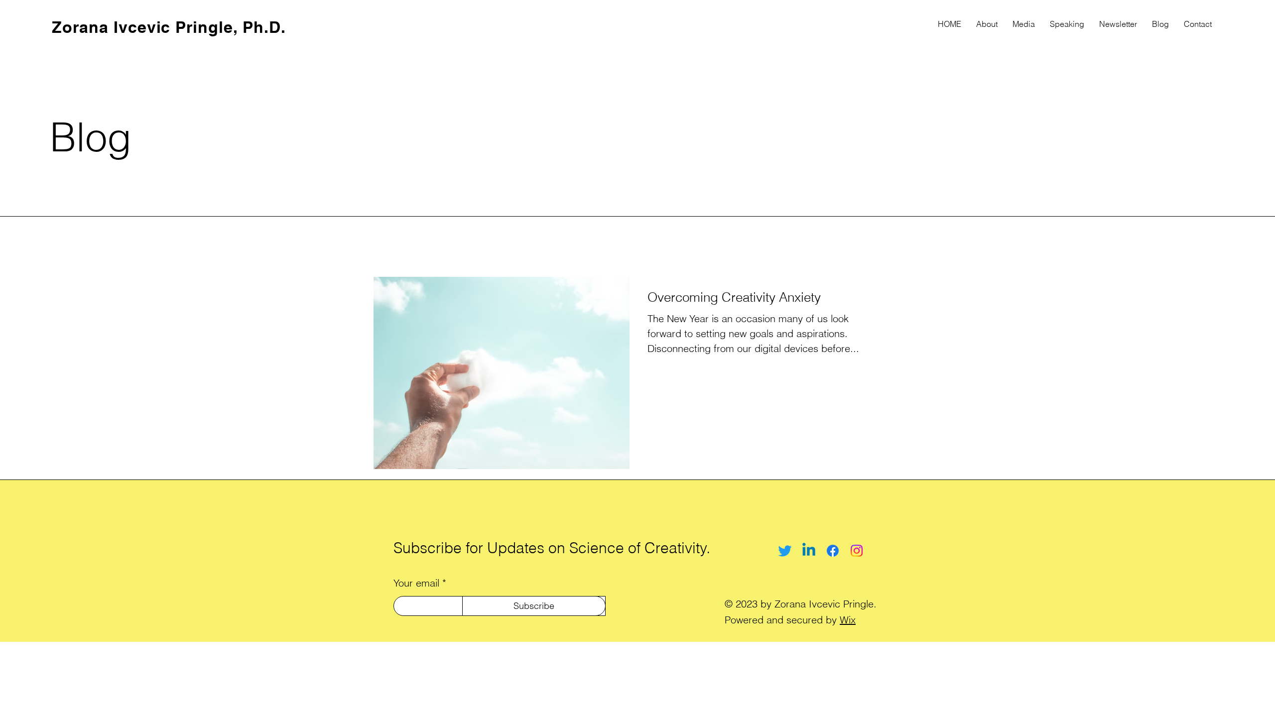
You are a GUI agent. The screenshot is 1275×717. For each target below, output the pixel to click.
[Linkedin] (809, 551)
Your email (416, 583)
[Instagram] (857, 551)
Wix (848, 619)
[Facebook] (833, 551)
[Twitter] (785, 551)
